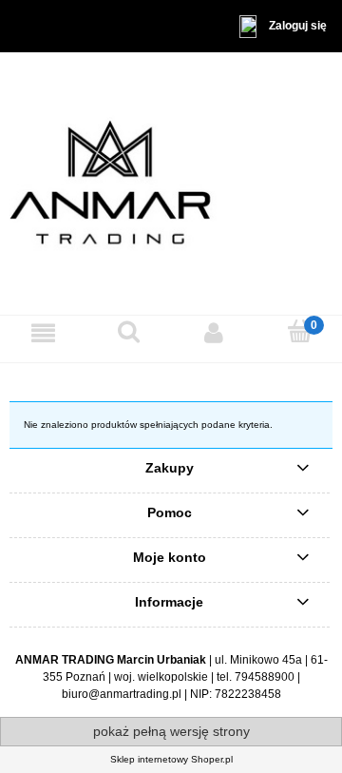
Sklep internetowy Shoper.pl (171, 759)
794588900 (264, 677)
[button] (43, 333)
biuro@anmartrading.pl (121, 694)
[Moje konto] (213, 333)
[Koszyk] (299, 332)
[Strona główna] (171, 182)
